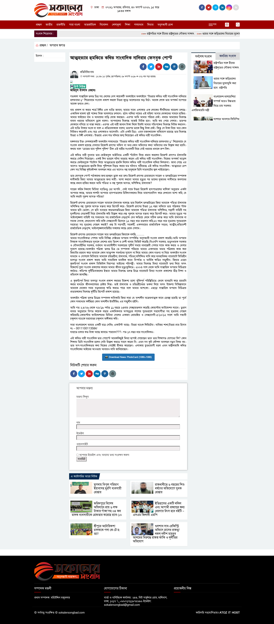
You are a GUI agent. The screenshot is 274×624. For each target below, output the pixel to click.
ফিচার (150, 24)
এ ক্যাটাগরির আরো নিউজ (84, 476)
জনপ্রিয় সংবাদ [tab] (227, 56)
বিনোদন (104, 24)
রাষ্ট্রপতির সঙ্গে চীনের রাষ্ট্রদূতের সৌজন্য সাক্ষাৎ (160, 34)
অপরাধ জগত (57, 45)
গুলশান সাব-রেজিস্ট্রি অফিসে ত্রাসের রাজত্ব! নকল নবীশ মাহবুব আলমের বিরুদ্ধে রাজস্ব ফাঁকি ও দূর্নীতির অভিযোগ (156, 533)
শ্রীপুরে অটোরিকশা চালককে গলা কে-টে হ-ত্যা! (107, 530)
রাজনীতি (60, 24)
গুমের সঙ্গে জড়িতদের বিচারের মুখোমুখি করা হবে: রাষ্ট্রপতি (222, 34)
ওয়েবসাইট (82, 444)
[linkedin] (222, 7)
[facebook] (202, 7)
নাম (78, 422)
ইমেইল (80, 433)
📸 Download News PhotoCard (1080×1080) (128, 357)
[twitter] (209, 7)
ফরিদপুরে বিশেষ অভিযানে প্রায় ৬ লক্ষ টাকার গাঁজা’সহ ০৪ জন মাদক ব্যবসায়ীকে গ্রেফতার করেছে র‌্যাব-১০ (97, 509)
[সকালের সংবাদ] (58, 10)
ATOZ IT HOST (229, 612)
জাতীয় (49, 24)
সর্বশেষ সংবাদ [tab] (203, 57)
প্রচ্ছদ (39, 24)
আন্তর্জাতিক (90, 24)
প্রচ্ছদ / (43, 45)
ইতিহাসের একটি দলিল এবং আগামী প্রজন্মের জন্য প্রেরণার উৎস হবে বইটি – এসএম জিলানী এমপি (159, 509)
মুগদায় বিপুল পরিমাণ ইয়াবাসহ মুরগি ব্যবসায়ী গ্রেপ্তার (107, 488)
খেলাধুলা (116, 24)
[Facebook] (143, 66)
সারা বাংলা (74, 24)
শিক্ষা (127, 24)
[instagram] (215, 7)
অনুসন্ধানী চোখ (165, 24)
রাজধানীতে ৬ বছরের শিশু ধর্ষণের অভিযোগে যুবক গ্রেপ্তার (170, 488)
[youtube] (229, 7)
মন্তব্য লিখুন (82, 397)
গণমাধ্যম (138, 24)
